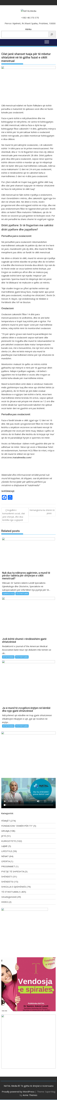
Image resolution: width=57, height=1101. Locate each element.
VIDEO (4, 901)
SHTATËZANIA (8, 657)
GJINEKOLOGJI (8, 593)
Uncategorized (8, 896)
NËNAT (5, 856)
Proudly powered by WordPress (18, 1091)
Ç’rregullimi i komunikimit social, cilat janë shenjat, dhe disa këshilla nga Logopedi (13, 515)
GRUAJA (5, 830)
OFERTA (5, 861)
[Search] (51, 34)
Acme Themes (30, 1095)
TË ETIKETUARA (22, 593)
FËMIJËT (5, 820)
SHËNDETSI (7, 881)
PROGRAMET (8, 866)
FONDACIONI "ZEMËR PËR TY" (17, 825)
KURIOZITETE (8, 841)
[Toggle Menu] (46, 42)
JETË (3, 835)
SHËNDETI (6, 876)
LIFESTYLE (6, 851)
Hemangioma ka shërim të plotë (42, 512)
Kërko (28, 29)
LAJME (4, 846)
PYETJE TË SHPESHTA (12, 871)
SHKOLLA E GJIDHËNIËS (13, 886)
